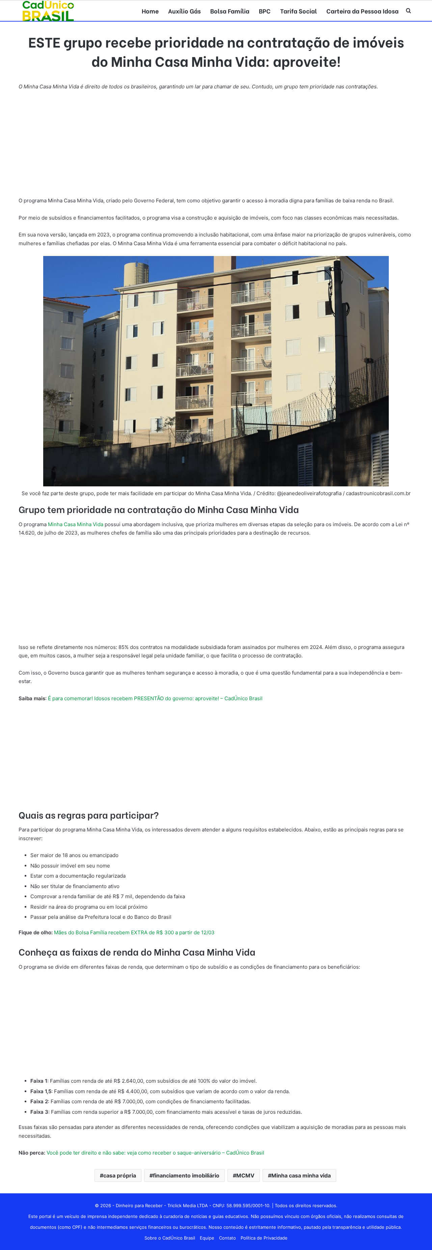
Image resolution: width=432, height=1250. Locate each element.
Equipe (207, 1238)
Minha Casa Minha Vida (75, 524)
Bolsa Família (229, 10)
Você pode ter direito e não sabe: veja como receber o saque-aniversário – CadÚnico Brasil (155, 1152)
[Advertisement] (216, 146)
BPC (265, 10)
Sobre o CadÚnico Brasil (169, 1238)
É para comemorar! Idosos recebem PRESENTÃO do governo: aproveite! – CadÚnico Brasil (155, 698)
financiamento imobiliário (186, 1175)
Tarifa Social (298, 10)
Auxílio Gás (184, 10)
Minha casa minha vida (301, 1175)
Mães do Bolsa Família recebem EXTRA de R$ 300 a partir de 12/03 (134, 932)
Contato (227, 1238)
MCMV (245, 1175)
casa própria (119, 1175)
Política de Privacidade (264, 1238)
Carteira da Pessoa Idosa (362, 10)
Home (150, 10)
